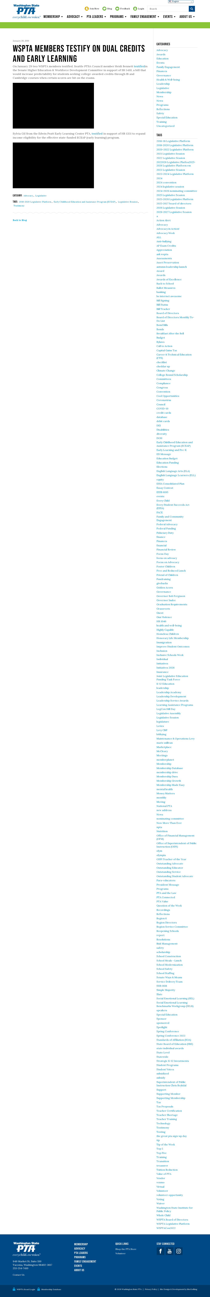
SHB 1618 (162, 985)
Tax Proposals (165, 1106)
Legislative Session (128, 201)
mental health (165, 789)
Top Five (161, 1152)
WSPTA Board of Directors (172, 1219)
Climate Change (166, 370)
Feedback (125, 8)
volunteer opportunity (170, 1194)
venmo (160, 1182)
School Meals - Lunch (169, 960)
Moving (161, 801)
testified (139, 66)
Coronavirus (164, 400)
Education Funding (168, 462)
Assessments (164, 258)
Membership (52, 16)
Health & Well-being (168, 79)
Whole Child (163, 1215)
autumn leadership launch (172, 266)
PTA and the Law (166, 892)
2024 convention (166, 182)
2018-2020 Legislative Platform (35, 201)
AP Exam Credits (166, 245)
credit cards (164, 412)
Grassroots (163, 608)
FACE (160, 512)
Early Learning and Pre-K (172, 449)
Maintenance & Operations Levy (175, 738)
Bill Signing (163, 300)
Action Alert (164, 220)
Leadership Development (171, 696)
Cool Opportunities (168, 395)
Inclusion (162, 650)
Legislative (41, 195)
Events (168, 16)
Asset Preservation (168, 262)
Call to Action (164, 346)
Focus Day (163, 553)
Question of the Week (169, 905)
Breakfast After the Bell (170, 333)
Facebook (160, 1251)
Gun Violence (164, 617)
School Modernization (170, 964)
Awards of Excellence (169, 279)
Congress (162, 387)
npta (159, 827)
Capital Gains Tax (167, 350)
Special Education (167, 117)
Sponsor (161, 1018)
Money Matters (166, 793)
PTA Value (162, 901)
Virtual (160, 1186)
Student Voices (165, 1069)
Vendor (161, 1178)
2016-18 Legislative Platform (173, 141)
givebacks (162, 583)
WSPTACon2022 (166, 1228)
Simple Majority (166, 989)
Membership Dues (167, 776)
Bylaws (160, 341)
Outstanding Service (169, 871)
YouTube (169, 1251)
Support (161, 1089)
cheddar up (163, 366)
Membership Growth (169, 780)
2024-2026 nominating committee (177, 190)
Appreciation (164, 249)
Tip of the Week (166, 1144)
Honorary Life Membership (173, 638)
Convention (163, 391)
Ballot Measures (166, 287)
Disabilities (163, 429)
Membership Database (170, 768)
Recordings (163, 909)
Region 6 (162, 918)
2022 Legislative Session (171, 157)
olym (159, 850)
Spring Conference (168, 1031)
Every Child (163, 500)
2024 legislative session (170, 186)
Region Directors (167, 922)
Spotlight (162, 1027)
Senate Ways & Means (169, 977)
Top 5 (160, 1148)
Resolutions (163, 939)
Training (162, 121)
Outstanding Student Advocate (175, 876)
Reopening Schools (168, 930)
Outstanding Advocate (170, 863)
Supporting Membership (171, 1098)
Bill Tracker (163, 308)
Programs (117, 16)
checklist (162, 362)
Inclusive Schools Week (170, 655)
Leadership (163, 83)
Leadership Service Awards (172, 700)
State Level (163, 1052)
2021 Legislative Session (171, 153)
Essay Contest (165, 487)
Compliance (163, 383)
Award (160, 270)
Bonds (160, 329)
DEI (159, 425)
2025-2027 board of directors (174, 203)
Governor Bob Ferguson (171, 596)
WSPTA (27, 11)
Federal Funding (166, 528)
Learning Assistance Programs (175, 704)
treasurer (162, 1165)
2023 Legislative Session (171, 169)
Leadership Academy (169, 692)
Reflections (163, 109)
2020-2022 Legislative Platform (175, 149)
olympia (161, 855)
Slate (159, 994)
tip (158, 1140)
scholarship (163, 952)
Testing (161, 1131)
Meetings (162, 755)
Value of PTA (164, 1173)
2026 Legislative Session (171, 207)
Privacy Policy (151, 1289)
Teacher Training (167, 1119)
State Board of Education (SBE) (175, 1043)
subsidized (163, 1073)
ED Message (164, 454)
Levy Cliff (162, 730)
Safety (160, 113)
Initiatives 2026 (165, 667)
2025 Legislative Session (171, 195)
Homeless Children (168, 633)
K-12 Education (165, 683)
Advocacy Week (166, 233)
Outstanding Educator (170, 867)
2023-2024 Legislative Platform (175, 173)
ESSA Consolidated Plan (170, 483)
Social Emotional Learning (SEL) (175, 998)
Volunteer (162, 1190)
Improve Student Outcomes (173, 646)
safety (160, 947)
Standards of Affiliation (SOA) (174, 1039)
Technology (163, 1123)
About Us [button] (186, 16)
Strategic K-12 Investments (173, 1060)
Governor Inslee (166, 600)
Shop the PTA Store (125, 1249)
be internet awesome (169, 296)
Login (141, 8)
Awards (161, 54)
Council (161, 404)
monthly (161, 797)
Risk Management (167, 943)
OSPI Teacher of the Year (171, 859)
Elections (162, 466)
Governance (164, 75)
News (160, 96)
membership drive (167, 772)
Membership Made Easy (170, 784)
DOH (159, 438)
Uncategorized (165, 125)
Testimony (19, 205)
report (160, 935)
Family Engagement (143, 16)
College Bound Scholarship (172, 374)
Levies (160, 725)
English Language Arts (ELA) (173, 471)
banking (161, 292)
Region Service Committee (172, 926)
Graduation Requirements (172, 604)
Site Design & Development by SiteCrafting (178, 1289)
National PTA (164, 806)
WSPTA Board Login (26, 1289)
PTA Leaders (95, 16)
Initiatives (162, 663)
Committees (164, 379)
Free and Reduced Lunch (171, 570)
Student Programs (167, 1065)
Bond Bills (162, 324)
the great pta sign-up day (172, 1136)
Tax (159, 1102)
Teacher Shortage (167, 1114)
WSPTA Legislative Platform (173, 1223)
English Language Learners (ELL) (176, 475)
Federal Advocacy (167, 524)
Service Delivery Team (169, 981)
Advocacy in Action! (168, 228)
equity (160, 479)
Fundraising (164, 579)
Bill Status (162, 304)
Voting (160, 1199)
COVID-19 (162, 408)
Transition (163, 1161)
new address (164, 810)
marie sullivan (165, 742)
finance (161, 536)
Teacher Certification (169, 1110)
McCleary (162, 751)
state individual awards (170, 1048)
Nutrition (162, 831)
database (162, 417)
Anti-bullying (164, 241)
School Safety (164, 968)
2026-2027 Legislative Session (174, 211)
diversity (162, 433)
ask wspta (162, 254)
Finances (162, 71)
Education (162, 58)
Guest (160, 612)
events (160, 496)
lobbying (161, 734)
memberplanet (165, 759)
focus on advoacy (167, 558)
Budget (161, 337)
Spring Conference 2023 (171, 1035)
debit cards (163, 421)
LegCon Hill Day (166, 709)
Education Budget (167, 458)
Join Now (94, 8)
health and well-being (169, 625)
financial (161, 545)
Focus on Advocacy (168, 562)
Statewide (162, 1056)
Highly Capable (165, 629)
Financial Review (166, 549)
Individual (162, 659)
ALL (159, 237)
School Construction (169, 956)
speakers (162, 1010)
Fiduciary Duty (165, 532)
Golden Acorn (165, 587)
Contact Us (18, 1274)
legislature (163, 721)
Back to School (165, 283)
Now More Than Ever (169, 822)
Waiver (161, 1203)
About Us (79, 1270)
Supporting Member (168, 1093)
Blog (109, 8)
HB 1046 (161, 621)
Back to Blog (20, 220)
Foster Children (166, 566)
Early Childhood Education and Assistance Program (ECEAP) (85, 201)
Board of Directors (168, 313)
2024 (159, 178)
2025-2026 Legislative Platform (175, 199)
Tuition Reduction (167, 1169)
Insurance (162, 671)
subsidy (161, 1077)
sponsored (163, 1022)
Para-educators (166, 880)
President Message (168, 884)
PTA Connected (166, 897)
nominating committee (170, 818)
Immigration (164, 642)
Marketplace (164, 747)
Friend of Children (167, 574)
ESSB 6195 (162, 492)
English (175, 1)
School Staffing (165, 973)
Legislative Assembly (169, 713)
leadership (163, 687)
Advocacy (73, 16)
